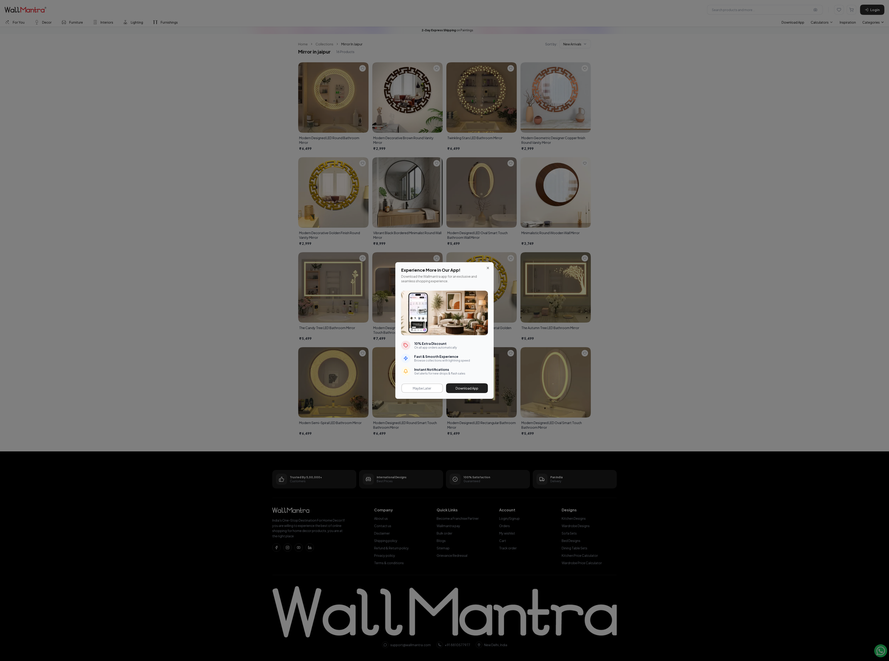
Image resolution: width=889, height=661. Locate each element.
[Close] (488, 268)
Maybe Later (422, 388)
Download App (467, 388)
